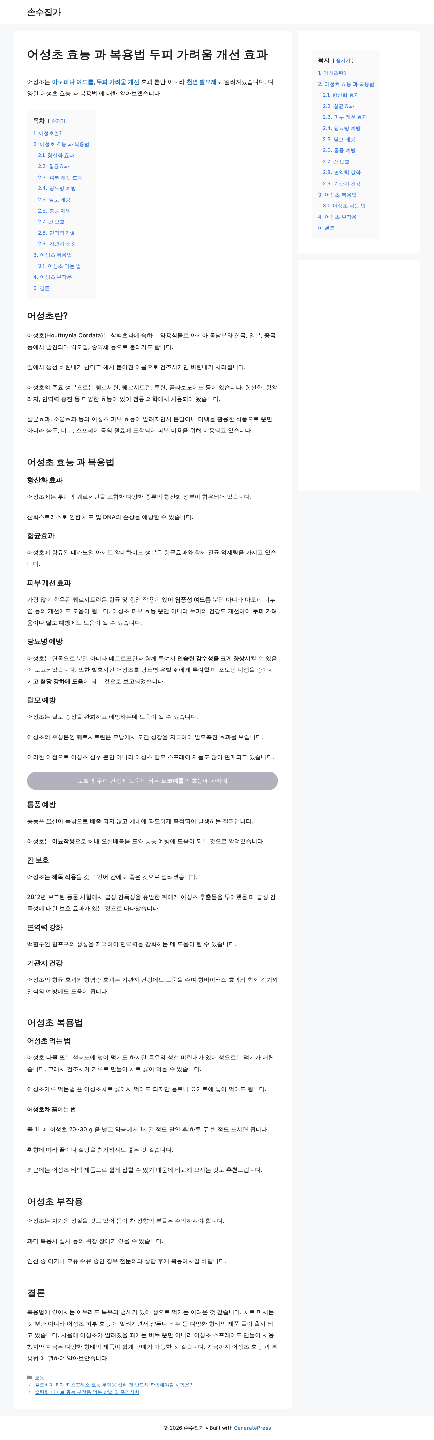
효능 (39, 1377)
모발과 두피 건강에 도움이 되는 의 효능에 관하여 (153, 780)
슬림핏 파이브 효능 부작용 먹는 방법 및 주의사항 (87, 1392)
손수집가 (44, 12)
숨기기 (58, 121)
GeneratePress (252, 1428)
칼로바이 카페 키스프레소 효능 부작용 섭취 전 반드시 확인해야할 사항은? (113, 1384)
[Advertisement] (359, 375)
